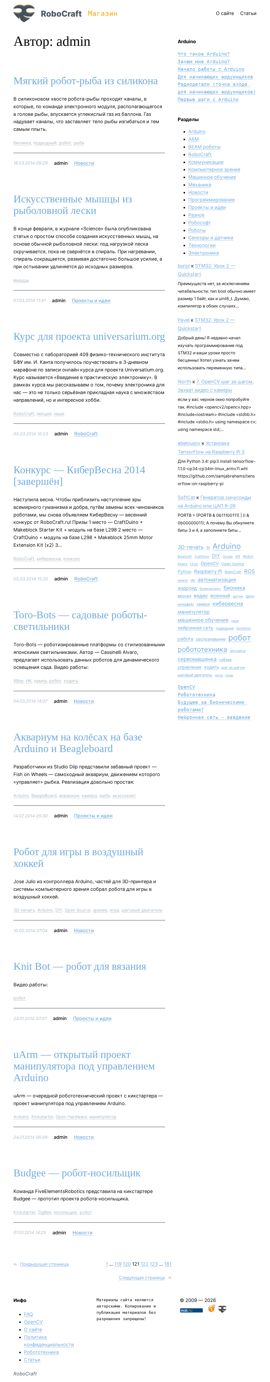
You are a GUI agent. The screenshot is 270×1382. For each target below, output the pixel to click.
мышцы (21, 280)
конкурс (71, 558)
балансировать (210, 588)
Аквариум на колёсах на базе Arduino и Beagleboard (77, 742)
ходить (71, 680)
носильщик (65, 1212)
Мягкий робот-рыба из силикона (85, 81)
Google (228, 556)
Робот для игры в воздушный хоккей (78, 857)
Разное (196, 215)
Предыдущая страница (41, 1264)
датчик (238, 596)
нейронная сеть (195, 627)
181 (167, 1264)
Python (184, 571)
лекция (44, 413)
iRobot (248, 556)
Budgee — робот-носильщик (77, 1173)
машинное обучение (203, 620)
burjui (184, 266)
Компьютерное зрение (214, 169)
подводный (45, 142)
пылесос (243, 628)
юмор (229, 675)
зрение (100, 910)
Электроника (203, 253)
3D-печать (24, 910)
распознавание (211, 639)
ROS (249, 571)
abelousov (189, 443)
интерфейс (186, 604)
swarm (183, 580)
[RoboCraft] (222, 1311)
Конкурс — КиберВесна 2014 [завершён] (79, 475)
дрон (250, 596)
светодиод (237, 651)
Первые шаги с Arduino (208, 99)
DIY (58, 910)
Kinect (182, 564)
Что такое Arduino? (204, 54)
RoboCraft (61, 13)
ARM (193, 139)
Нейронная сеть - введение (214, 717)
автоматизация (217, 579)
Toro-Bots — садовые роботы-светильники (80, 620)
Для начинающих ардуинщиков (215, 76)
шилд (219, 675)
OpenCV (210, 563)
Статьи (32, 1360)
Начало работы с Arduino (211, 69)
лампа (40, 680)
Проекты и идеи (91, 300)
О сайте (33, 1329)
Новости (84, 163)
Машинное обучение (212, 177)
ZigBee (44, 1212)
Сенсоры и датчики (210, 237)
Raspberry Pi (208, 571)
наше (59, 413)
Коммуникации (206, 162)
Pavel (184, 320)
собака (225, 659)
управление (189, 667)
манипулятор (103, 1116)
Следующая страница (145, 1277)
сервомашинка (197, 659)
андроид (187, 588)
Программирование (211, 199)
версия (184, 596)
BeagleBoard (44, 795)
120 (127, 1264)
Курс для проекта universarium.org (89, 336)
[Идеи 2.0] (211, 1311)
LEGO (194, 564)
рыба (79, 142)
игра (114, 910)
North (184, 381)
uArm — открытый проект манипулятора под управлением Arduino (84, 1066)
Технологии (202, 245)
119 (118, 1264)
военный (220, 595)
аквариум (69, 795)
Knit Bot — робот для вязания (79, 966)
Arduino (21, 795)
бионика (22, 142)
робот (65, 142)
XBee (18, 680)
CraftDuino (202, 556)
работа (185, 639)
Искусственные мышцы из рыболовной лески (72, 204)
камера (89, 795)
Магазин (103, 13)
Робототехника (196, 694)
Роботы (197, 230)
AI (208, 547)
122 (144, 1264)
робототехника (202, 649)
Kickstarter (42, 1116)
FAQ (28, 1314)
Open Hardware (71, 1116)
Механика (199, 184)
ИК (29, 680)
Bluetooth (185, 556)
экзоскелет (124, 795)
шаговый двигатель (142, 910)
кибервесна (49, 558)
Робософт (199, 222)
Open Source (77, 910)
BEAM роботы (204, 147)
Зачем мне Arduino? (204, 61)
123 (154, 1264)
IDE (237, 556)
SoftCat (186, 497)
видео (201, 595)
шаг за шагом (233, 667)
